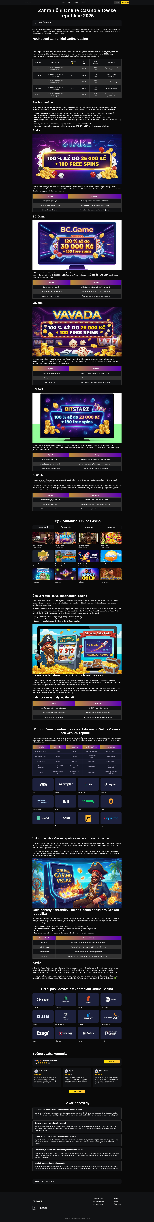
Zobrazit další (77, 1091)
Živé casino (64, 527)
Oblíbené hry (42, 527)
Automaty (110, 527)
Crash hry (87, 527)
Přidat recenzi (112, 1061)
